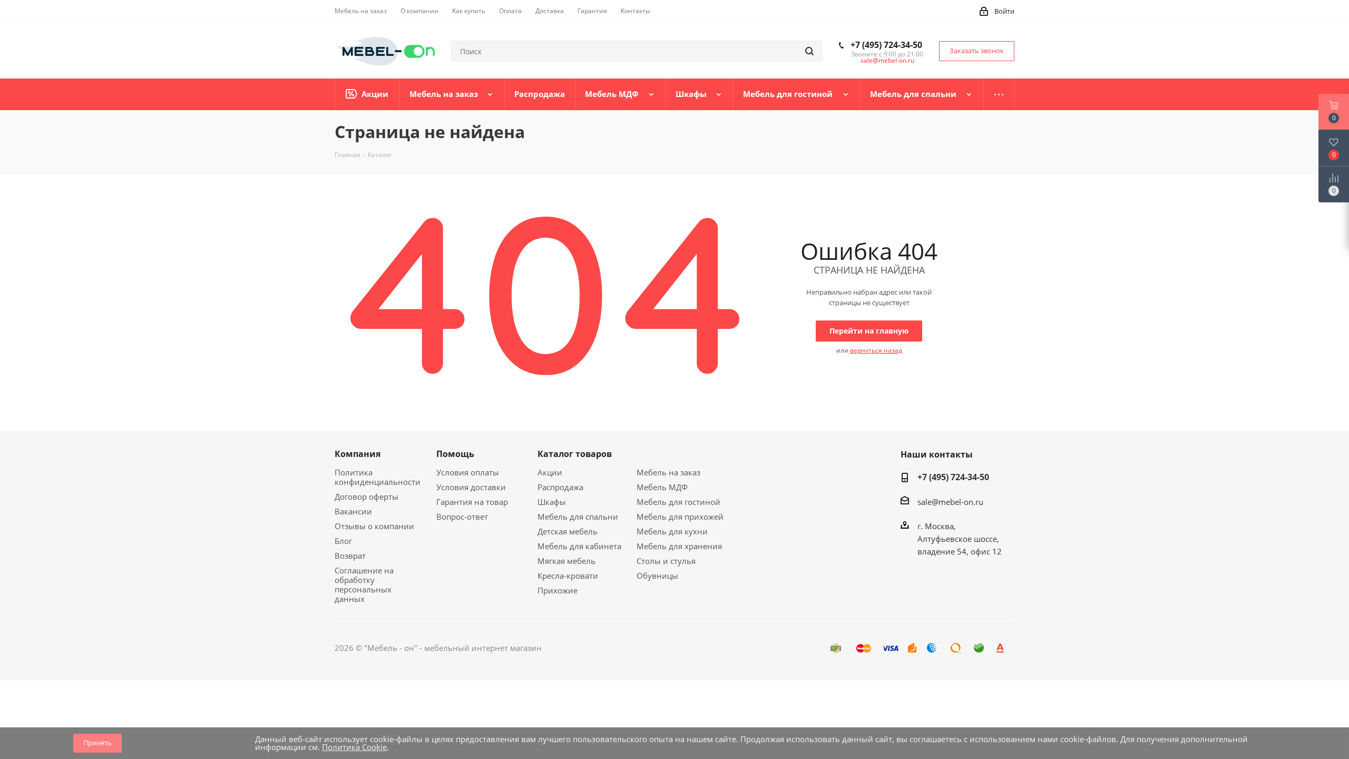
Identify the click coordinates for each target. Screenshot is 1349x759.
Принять (97, 742)
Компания (357, 454)
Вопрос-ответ (462, 516)
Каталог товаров (574, 454)
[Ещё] (999, 94)
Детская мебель (567, 531)
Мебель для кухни (672, 531)
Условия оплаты (467, 472)
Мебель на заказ (668, 472)
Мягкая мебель (566, 561)
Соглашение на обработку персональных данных (364, 584)
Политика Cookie (354, 747)
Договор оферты (366, 496)
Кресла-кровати (567, 575)
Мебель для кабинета (579, 546)
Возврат (350, 555)
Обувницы (657, 575)
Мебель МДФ (662, 487)
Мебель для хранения (679, 546)
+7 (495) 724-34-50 (886, 45)
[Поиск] (809, 51)
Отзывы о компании (374, 526)
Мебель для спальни (577, 516)
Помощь (455, 454)
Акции (549, 472)
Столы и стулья (666, 561)
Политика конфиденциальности (378, 477)
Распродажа (560, 487)
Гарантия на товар (472, 502)
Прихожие (557, 590)
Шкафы (551, 502)
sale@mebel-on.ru (887, 60)
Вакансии (353, 511)
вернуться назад (876, 350)
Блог (343, 541)
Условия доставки (471, 487)
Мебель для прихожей (680, 516)
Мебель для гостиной (678, 502)
